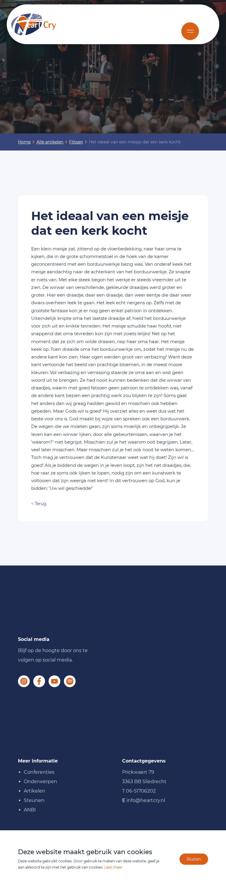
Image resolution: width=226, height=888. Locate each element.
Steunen (34, 800)
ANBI (30, 810)
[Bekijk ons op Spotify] (70, 681)
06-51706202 (141, 791)
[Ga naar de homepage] (33, 24)
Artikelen (34, 791)
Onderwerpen (40, 781)
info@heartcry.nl (146, 800)
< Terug (38, 503)
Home (24, 142)
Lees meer (113, 867)
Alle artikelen (49, 142)
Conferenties (39, 772)
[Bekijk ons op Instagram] (24, 681)
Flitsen (76, 142)
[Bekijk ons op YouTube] (54, 681)
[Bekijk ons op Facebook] (39, 681)
